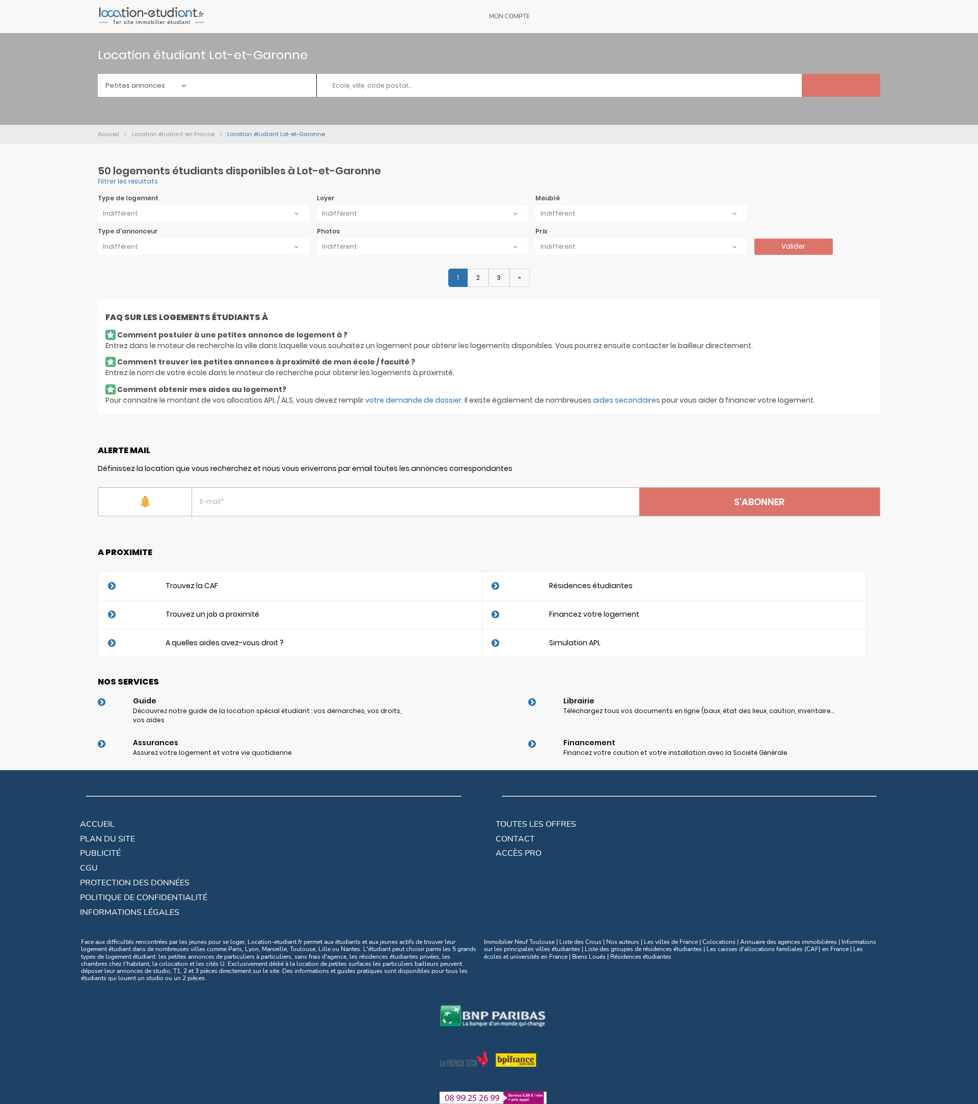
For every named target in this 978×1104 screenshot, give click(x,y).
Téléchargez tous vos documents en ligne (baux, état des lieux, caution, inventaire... (698, 710)
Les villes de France (671, 942)
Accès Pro (518, 853)
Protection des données (134, 882)
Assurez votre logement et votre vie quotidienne (212, 752)
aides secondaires (626, 400)
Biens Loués (589, 957)
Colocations (719, 942)
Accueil (97, 824)
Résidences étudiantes (591, 586)
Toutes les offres (536, 824)
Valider (793, 246)
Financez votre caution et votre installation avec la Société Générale (675, 752)
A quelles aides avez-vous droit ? (225, 643)
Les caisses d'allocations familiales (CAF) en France (778, 949)
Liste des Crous (580, 942)
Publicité (100, 853)
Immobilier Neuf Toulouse (519, 942)
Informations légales (129, 912)
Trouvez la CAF (192, 586)
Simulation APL (575, 643)
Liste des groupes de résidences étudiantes (643, 949)
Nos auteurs (622, 942)
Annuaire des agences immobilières (788, 942)
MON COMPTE (509, 16)
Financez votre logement (594, 614)
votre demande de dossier (413, 400)
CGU (89, 868)
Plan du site (107, 839)
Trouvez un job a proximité (212, 614)
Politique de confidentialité (143, 897)
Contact (515, 839)
